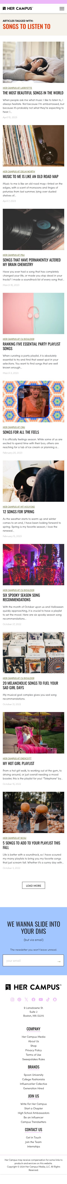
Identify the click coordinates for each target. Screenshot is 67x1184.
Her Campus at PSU (14, 254)
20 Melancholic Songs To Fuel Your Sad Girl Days (30, 685)
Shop (34, 1045)
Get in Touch (33, 1137)
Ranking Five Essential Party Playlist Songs (31, 346)
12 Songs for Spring (18, 511)
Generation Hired (33, 1088)
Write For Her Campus (33, 1104)
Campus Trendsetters (33, 1122)
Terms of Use (33, 1054)
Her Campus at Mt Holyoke (19, 506)
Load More (33, 885)
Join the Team (33, 1142)
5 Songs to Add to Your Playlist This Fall (31, 845)
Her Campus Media (33, 1036)
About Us (33, 1041)
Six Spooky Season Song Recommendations (21, 597)
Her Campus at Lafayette (17, 87)
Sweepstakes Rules (33, 1059)
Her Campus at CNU (14, 427)
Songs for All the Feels (21, 432)
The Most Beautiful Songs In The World (33, 92)
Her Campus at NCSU (14, 837)
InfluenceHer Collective (33, 1084)
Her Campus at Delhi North (19, 171)
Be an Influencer (33, 1117)
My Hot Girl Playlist (18, 763)
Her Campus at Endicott (17, 758)
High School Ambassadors (33, 1113)
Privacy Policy (33, 1050)
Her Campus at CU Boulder (18, 338)
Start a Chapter (33, 1108)
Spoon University (33, 1075)
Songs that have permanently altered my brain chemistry (32, 262)
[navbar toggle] (62, 8)
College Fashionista (33, 1079)
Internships (33, 1146)
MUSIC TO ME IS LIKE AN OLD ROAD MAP (30, 176)
